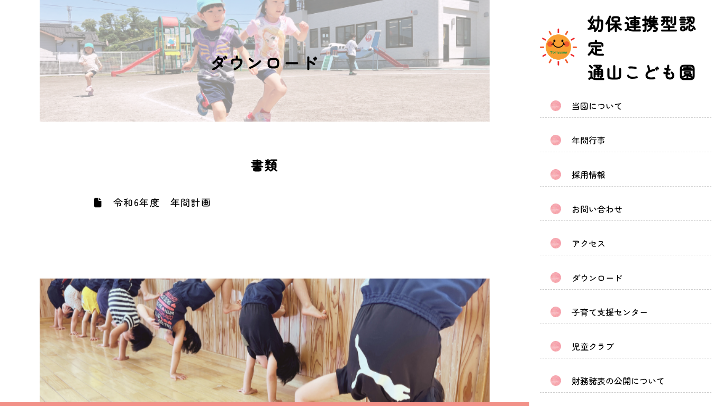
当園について (597, 105)
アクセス (588, 243)
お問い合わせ (597, 208)
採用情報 (588, 174)
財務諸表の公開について (618, 380)
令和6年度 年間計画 (160, 202)
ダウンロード (597, 277)
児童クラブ (593, 346)
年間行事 (588, 140)
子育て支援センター (610, 312)
